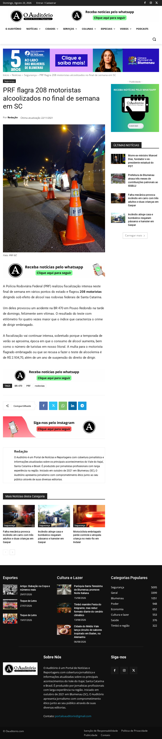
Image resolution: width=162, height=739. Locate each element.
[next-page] (12, 552)
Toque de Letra (28, 600)
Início (6, 75)
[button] (154, 39)
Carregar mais (133, 235)
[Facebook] (145, 3)
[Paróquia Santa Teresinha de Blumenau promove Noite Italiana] (64, 590)
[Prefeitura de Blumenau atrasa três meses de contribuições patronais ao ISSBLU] (118, 178)
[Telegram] (82, 406)
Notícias (16, 75)
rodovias (40, 385)
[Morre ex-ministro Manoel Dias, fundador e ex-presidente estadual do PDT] (118, 159)
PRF (28, 385)
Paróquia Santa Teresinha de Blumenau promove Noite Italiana (88, 590)
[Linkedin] (72, 406)
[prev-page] (5, 552)
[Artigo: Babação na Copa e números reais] (10, 590)
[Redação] (6, 465)
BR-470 (18, 385)
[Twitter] (156, 3)
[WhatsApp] (63, 406)
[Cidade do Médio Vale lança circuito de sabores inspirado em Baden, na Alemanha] (64, 630)
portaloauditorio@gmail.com (73, 716)
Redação (13, 117)
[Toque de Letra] (10, 604)
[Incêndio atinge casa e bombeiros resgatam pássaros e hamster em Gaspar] (54, 516)
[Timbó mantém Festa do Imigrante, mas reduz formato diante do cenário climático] (64, 608)
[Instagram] (150, 3)
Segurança (30, 75)
